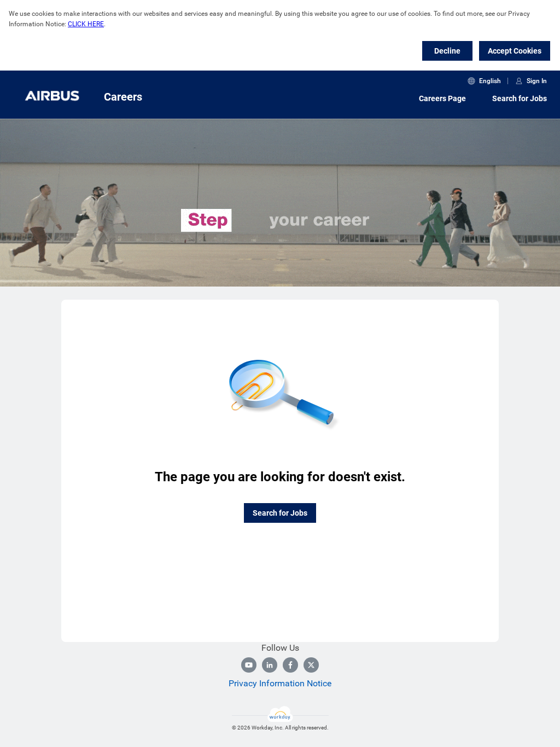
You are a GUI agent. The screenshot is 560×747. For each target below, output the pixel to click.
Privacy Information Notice (280, 683)
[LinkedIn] (269, 665)
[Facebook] (290, 665)
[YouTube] (248, 665)
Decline (447, 50)
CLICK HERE (86, 24)
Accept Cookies (514, 50)
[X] (311, 665)
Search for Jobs (519, 98)
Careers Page (442, 98)
